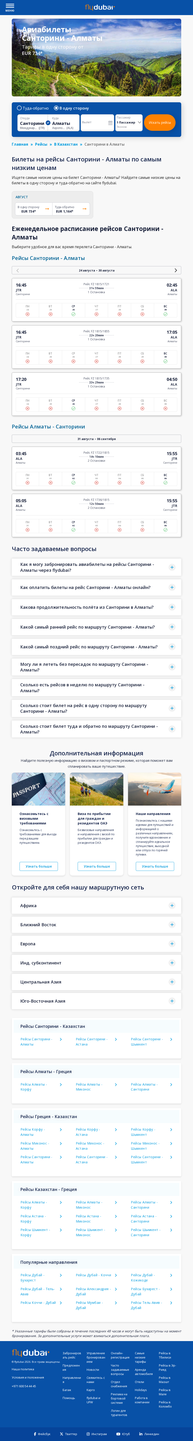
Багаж (67, 1390)
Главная (20, 144)
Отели (139, 1382)
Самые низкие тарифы (140, 1357)
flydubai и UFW (93, 1400)
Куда (55, 118)
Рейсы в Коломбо (165, 1404)
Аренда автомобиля (144, 1372)
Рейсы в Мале (165, 1392)
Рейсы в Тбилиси (165, 1355)
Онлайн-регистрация (120, 1355)
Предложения (71, 1367)
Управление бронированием (96, 1357)
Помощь (69, 1398)
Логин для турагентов (119, 1413)
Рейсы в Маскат (165, 1380)
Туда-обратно (36, 108)
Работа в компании (142, 1400)
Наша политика (23, 1369)
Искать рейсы (160, 122)
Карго (91, 1390)
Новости (93, 1370)
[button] (96, 567)
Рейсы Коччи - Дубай (38, 1302)
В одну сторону (74, 108)
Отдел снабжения (119, 1384)
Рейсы (41, 144)
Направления (72, 1380)
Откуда (25, 118)
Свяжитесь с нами (96, 1380)
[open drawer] (10, 6)
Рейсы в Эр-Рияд (167, 1367)
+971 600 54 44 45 (24, 1386)
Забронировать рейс (72, 1355)
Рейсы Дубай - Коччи (93, 1275)
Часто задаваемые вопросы (120, 1369)
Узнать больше (39, 866)
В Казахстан (66, 144)
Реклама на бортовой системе (119, 1398)
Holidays (141, 1390)
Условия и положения (28, 1377)
